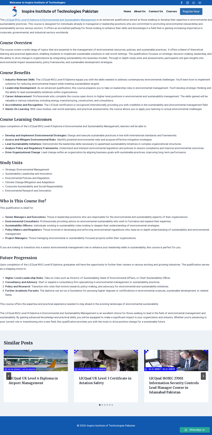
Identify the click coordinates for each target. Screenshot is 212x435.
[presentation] (36, 360)
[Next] (203, 376)
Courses (171, 11)
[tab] (100, 405)
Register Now (191, 11)
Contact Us (156, 11)
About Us (140, 11)
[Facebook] (181, 2)
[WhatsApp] (193, 2)
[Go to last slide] (8, 376)
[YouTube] (199, 2)
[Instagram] (187, 2)
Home (127, 11)
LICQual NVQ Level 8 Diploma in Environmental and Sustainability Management (50, 19)
